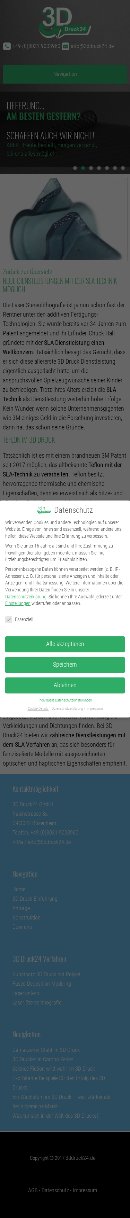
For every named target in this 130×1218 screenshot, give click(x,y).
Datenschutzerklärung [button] (68, 708)
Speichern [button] (65, 664)
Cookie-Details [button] (38, 708)
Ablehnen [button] (65, 685)
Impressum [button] (94, 708)
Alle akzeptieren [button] (65, 644)
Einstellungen (18, 603)
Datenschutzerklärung (25, 596)
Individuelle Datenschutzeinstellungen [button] (65, 700)
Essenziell (24, 619)
